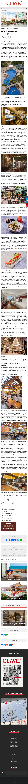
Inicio (2, 10)
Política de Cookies (14, 746)
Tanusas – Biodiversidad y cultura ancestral (14, 598)
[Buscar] (27, 8)
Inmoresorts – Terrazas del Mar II (14, 579)
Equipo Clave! (14, 742)
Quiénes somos (17, 782)
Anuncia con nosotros (14, 739)
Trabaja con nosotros (14, 741)
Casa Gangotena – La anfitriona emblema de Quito (14, 549)
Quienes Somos (14, 743)
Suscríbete (5, 780)
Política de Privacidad (14, 745)
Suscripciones (14, 738)
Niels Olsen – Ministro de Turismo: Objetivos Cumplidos (14, 555)
